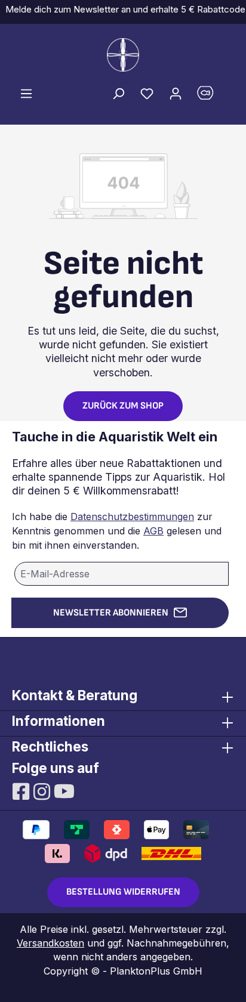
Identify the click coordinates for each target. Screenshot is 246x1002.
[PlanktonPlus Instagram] (43, 790)
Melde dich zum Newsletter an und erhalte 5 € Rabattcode (123, 9)
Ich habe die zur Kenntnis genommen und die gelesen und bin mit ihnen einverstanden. (117, 531)
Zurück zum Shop (123, 406)
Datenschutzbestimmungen (132, 516)
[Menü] (26, 93)
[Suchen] (118, 93)
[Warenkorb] (212, 95)
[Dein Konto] (175, 93)
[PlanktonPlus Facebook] (22, 790)
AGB (153, 531)
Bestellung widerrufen (123, 892)
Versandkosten (50, 943)
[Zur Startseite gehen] (123, 55)
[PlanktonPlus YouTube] (64, 790)
